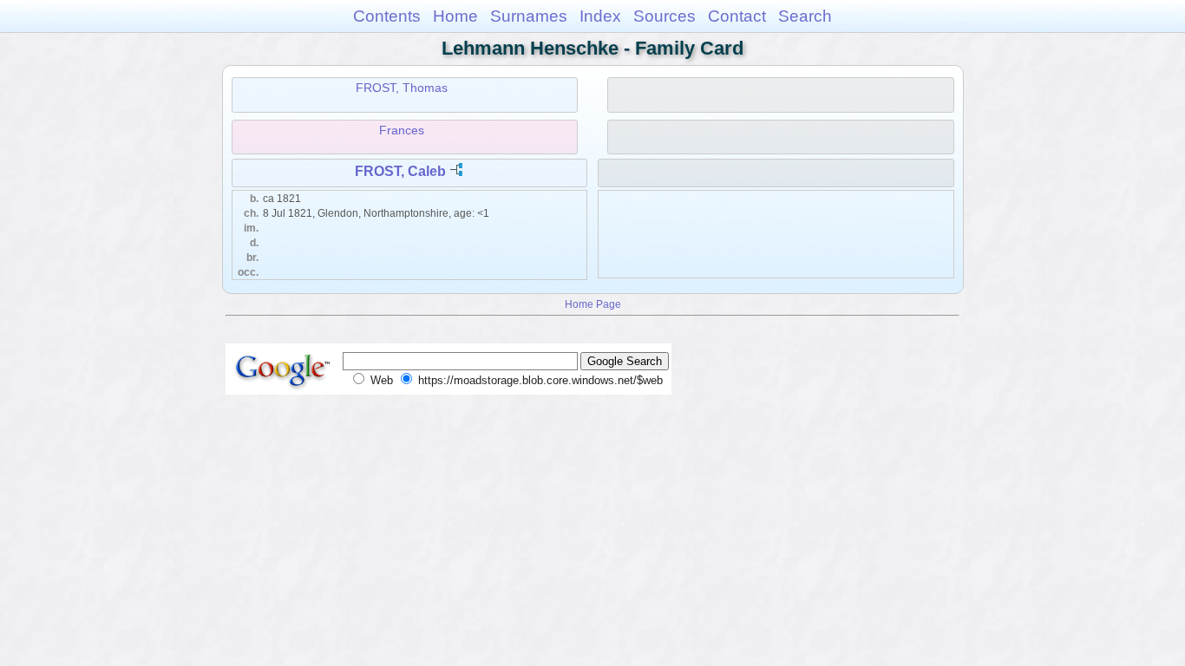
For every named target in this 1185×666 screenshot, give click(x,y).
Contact (737, 16)
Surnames (528, 16)
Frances (401, 130)
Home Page (593, 304)
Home (455, 16)
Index (600, 16)
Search (805, 16)
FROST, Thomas (402, 88)
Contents (387, 16)
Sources (664, 16)
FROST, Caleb (400, 171)
